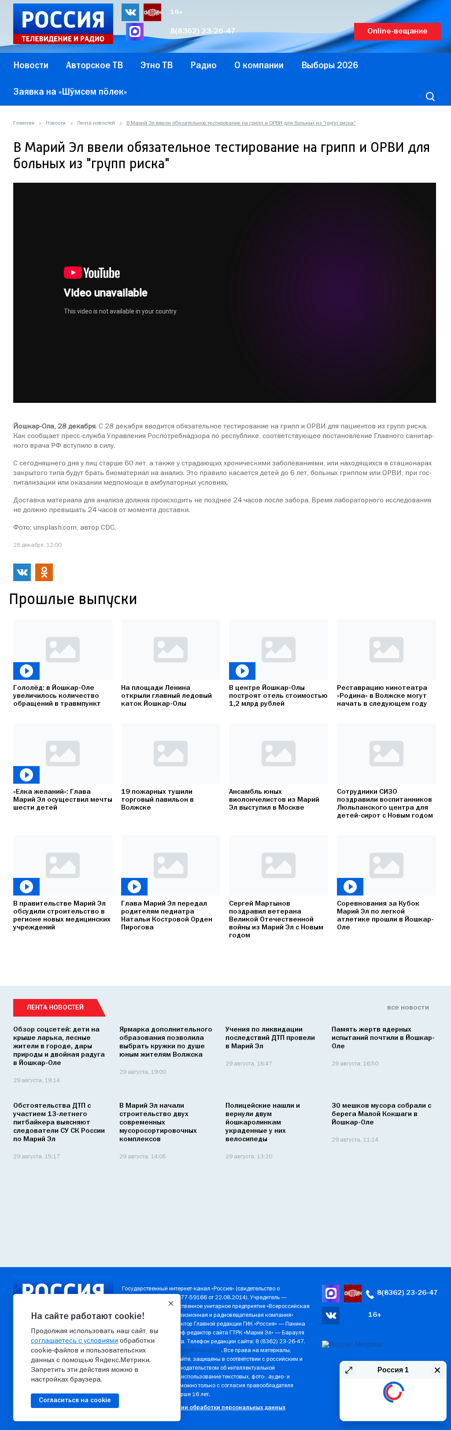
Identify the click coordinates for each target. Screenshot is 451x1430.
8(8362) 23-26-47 (203, 31)
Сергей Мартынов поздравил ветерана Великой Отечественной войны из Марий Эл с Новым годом (276, 920)
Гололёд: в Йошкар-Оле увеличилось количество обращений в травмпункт (57, 696)
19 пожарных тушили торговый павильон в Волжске (157, 800)
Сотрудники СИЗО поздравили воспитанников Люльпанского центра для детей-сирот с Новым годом (385, 804)
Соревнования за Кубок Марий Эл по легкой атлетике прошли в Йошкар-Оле (385, 916)
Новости (56, 123)
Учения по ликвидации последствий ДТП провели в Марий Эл (270, 1038)
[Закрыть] (171, 1303)
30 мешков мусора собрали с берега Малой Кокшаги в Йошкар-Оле (381, 1114)
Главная (23, 123)
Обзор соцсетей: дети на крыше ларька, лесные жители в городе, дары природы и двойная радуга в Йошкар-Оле (59, 1046)
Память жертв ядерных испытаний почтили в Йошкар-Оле (383, 1038)
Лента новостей (96, 123)
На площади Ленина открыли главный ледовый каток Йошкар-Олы (166, 696)
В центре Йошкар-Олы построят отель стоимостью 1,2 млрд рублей (278, 696)
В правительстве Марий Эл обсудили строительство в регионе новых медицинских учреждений (62, 916)
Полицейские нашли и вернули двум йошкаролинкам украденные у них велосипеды (263, 1123)
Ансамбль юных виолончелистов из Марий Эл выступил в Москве (274, 800)
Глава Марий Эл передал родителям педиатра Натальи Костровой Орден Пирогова (166, 916)
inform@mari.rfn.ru (198, 1350)
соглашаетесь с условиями (74, 1341)
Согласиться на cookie (75, 1400)
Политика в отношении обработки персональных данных (203, 1407)
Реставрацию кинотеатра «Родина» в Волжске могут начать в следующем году (382, 696)
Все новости (408, 1008)
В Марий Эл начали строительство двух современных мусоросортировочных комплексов (158, 1123)
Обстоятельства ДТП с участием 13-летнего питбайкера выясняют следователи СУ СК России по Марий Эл (59, 1123)
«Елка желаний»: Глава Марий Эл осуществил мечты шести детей (62, 800)
